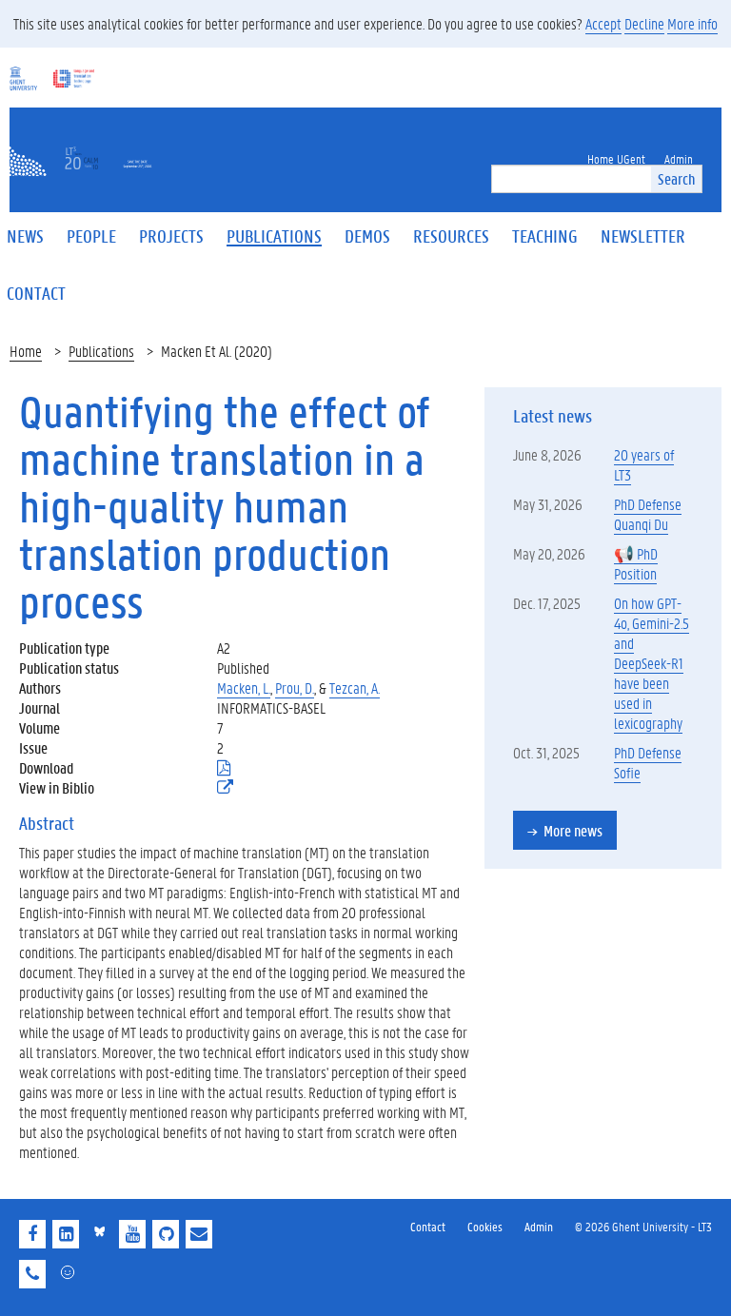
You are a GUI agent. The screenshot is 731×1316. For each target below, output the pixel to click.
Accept (603, 23)
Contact (427, 1226)
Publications (101, 351)
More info (692, 23)
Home (26, 351)
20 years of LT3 (644, 464)
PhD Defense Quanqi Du (648, 514)
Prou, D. (294, 687)
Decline (644, 23)
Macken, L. (243, 687)
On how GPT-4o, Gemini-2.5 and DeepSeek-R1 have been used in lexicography (651, 663)
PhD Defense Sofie (648, 762)
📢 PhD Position (636, 563)
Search (676, 178)
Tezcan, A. (354, 687)
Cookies (485, 1226)
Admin (538, 1226)
